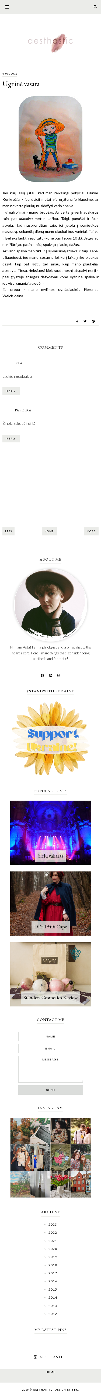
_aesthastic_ (52, 1356)
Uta (19, 363)
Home (49, 531)
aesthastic (43, 1389)
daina (18, 296)
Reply (11, 391)
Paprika (23, 410)
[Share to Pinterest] (93, 321)
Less (8, 531)
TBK (75, 1389)
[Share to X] (84, 321)
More (91, 531)
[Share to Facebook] (77, 321)
